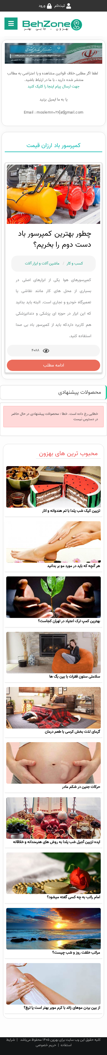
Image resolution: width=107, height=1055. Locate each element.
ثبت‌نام (59, 6)
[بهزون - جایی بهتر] (53, 25)
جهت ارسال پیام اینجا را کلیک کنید (53, 86)
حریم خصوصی (46, 1045)
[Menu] (11, 23)
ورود (42, 6)
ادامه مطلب (53, 365)
